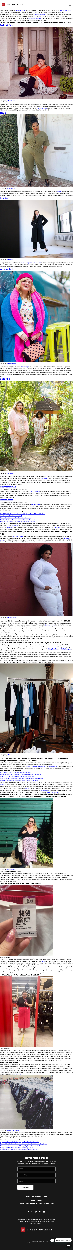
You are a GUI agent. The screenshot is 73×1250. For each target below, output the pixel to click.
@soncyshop (11, 188)
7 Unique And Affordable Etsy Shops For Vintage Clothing (17, 1148)
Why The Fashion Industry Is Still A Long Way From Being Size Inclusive (21, 778)
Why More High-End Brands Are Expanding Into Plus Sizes (17, 520)
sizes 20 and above (52, 792)
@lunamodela (11, 617)
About (21, 1204)
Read (45, 1197)
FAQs (40, 1204)
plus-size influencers (40, 14)
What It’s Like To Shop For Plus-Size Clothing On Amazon (17, 522)
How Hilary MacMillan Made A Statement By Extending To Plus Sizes (20, 774)
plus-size (27, 788)
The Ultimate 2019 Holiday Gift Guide (11, 516)
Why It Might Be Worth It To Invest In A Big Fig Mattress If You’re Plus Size (22, 514)
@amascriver (11, 869)
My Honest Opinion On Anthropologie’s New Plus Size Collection (19, 1142)
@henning (10, 259)
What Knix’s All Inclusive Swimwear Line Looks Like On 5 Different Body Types (23, 1144)
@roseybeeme (11, 363)
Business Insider (50, 625)
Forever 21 (17, 1074)
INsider (39, 1200)
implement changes (34, 18)
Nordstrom (57, 528)
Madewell (42, 767)
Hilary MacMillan (8, 486)
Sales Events (36, 1197)
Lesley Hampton (66, 649)
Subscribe (25, 1187)
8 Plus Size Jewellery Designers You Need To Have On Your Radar (19, 780)
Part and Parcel (7, 25)
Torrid (43, 961)
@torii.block (11, 101)
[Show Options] (47, 1175)
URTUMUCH (5, 379)
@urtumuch (10, 473)
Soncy (3, 112)
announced (10, 528)
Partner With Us (31, 1204)
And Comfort (35, 767)
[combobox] (29, 1175)
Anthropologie (7, 269)
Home (28, 1197)
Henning (4, 198)
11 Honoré (14, 526)
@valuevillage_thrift (13, 1130)
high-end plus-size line (34, 263)
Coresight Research (65, 10)
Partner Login (49, 1204)
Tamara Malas (6, 499)
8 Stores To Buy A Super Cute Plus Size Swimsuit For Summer (18, 1150)
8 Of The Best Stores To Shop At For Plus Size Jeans (15, 518)
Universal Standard (18, 536)
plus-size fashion (20, 10)
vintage (2, 784)
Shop (33, 1200)
